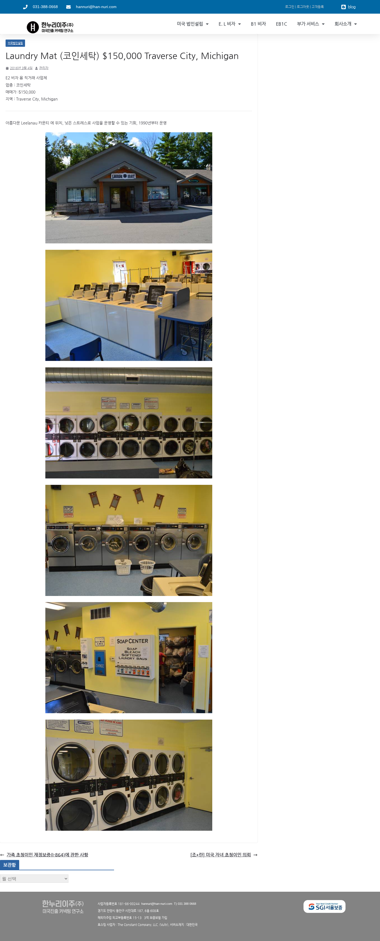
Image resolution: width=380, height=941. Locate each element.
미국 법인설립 (190, 23)
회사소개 (343, 23)
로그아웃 (303, 7)
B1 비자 (258, 23)
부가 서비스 (308, 23)
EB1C (281, 23)
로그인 (289, 7)
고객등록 (318, 7)
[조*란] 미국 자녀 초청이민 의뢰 (220, 854)
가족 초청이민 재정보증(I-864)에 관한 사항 (47, 854)
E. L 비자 (227, 23)
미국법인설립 (15, 43)
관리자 (43, 68)
